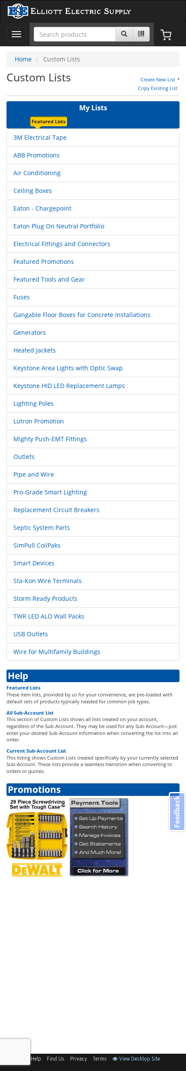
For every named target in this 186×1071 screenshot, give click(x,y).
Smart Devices (34, 563)
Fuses (21, 297)
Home (23, 59)
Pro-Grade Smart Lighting (50, 492)
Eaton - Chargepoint (42, 208)
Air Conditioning (37, 173)
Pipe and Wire (33, 474)
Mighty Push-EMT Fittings (50, 439)
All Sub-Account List (30, 712)
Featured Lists (23, 687)
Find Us (55, 1059)
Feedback (177, 811)
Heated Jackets (34, 350)
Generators (29, 332)
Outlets (24, 456)
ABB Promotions (36, 155)
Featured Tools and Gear (49, 279)
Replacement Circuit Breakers (56, 510)
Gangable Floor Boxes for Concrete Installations (82, 315)
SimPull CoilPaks (37, 545)
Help (18, 676)
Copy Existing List (157, 88)
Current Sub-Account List (36, 750)
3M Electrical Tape (40, 137)
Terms (100, 1059)
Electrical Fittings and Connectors (61, 244)
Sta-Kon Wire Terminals (47, 581)
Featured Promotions (43, 261)
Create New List (158, 79)
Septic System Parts (41, 527)
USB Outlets (30, 634)
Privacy (78, 1059)
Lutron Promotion (38, 421)
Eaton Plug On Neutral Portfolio (58, 226)
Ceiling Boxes (32, 190)
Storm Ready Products (45, 598)
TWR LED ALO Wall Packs (48, 616)
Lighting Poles (33, 403)
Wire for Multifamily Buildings (56, 652)
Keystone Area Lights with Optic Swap (68, 368)
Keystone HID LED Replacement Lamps (69, 386)
